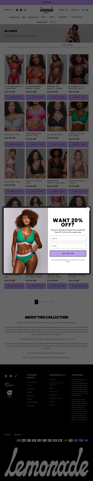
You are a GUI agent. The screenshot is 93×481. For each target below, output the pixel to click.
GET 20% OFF (68, 253)
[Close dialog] (88, 209)
